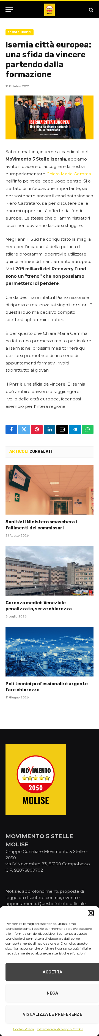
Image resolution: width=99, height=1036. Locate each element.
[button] (91, 913)
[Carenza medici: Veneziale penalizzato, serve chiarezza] (50, 571)
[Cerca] (91, 10)
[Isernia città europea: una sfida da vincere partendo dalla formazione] (50, 117)
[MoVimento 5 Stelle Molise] (49, 10)
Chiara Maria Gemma (68, 173)
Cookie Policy (23, 1029)
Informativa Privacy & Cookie (60, 1029)
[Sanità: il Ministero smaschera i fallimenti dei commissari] (50, 490)
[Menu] (9, 10)
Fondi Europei (19, 32)
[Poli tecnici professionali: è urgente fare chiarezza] (50, 651)
